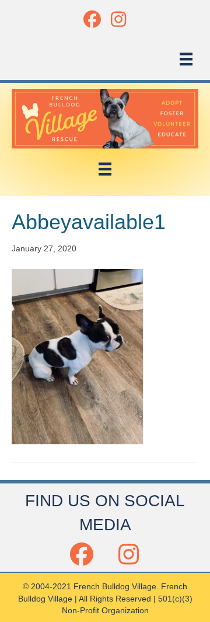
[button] (92, 19)
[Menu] (186, 59)
